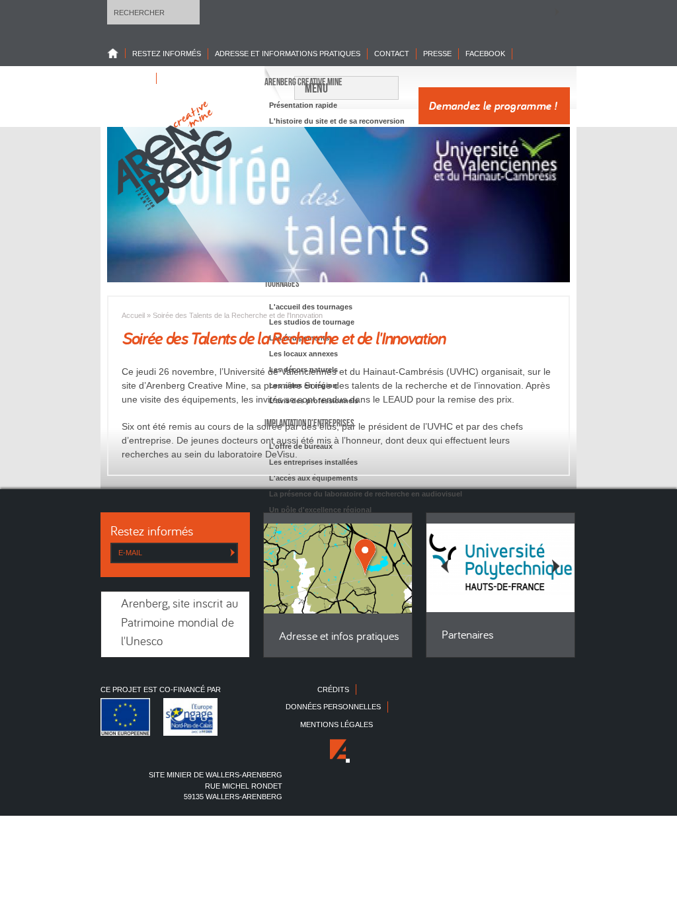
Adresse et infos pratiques (339, 637)
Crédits (333, 689)
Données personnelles (333, 707)
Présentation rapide (303, 105)
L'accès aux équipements (313, 478)
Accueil (133, 315)
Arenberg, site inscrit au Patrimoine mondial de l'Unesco (179, 623)
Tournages (281, 283)
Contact (391, 54)
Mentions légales (336, 724)
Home (116, 53)
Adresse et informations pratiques (287, 54)
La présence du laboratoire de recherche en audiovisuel (365, 494)
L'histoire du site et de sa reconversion (337, 121)
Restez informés (166, 54)
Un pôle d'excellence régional (320, 510)
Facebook (485, 54)
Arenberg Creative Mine (303, 82)
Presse (437, 54)
